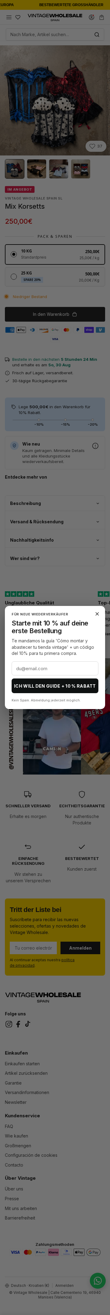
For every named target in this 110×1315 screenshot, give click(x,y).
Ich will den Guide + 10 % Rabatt (55, 686)
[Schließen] (97, 614)
